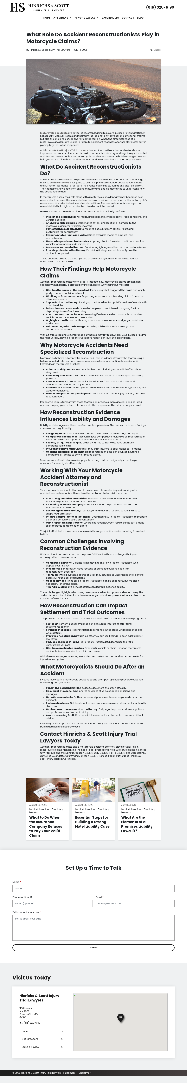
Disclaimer (84, 1073)
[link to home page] (39, 7)
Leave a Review (30, 1047)
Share (157, 50)
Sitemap (70, 1073)
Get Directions (30, 1039)
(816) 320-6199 (31, 1022)
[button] (70, 18)
